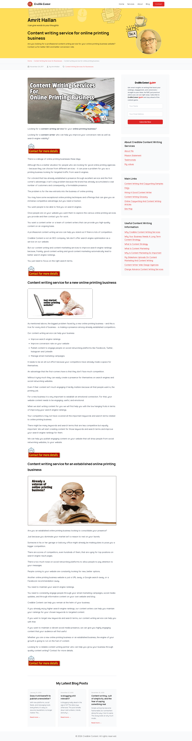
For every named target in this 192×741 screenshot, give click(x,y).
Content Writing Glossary (136, 197)
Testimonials (130, 160)
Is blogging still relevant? (68, 697)
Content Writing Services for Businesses (48, 61)
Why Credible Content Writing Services (142, 232)
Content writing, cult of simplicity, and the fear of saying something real (101, 700)
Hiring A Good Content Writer (138, 192)
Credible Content (42, 4)
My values (129, 164)
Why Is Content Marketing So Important (142, 253)
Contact (158, 4)
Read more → (35, 717)
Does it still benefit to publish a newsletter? (40, 697)
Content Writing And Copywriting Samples (143, 183)
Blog (148, 4)
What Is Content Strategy (136, 244)
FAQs (126, 188)
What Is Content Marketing (136, 248)
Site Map (128, 209)
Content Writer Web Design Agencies (141, 265)
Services (130, 4)
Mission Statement (132, 155)
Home (121, 4)
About (140, 4)
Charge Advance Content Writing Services (143, 269)
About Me (129, 151)
